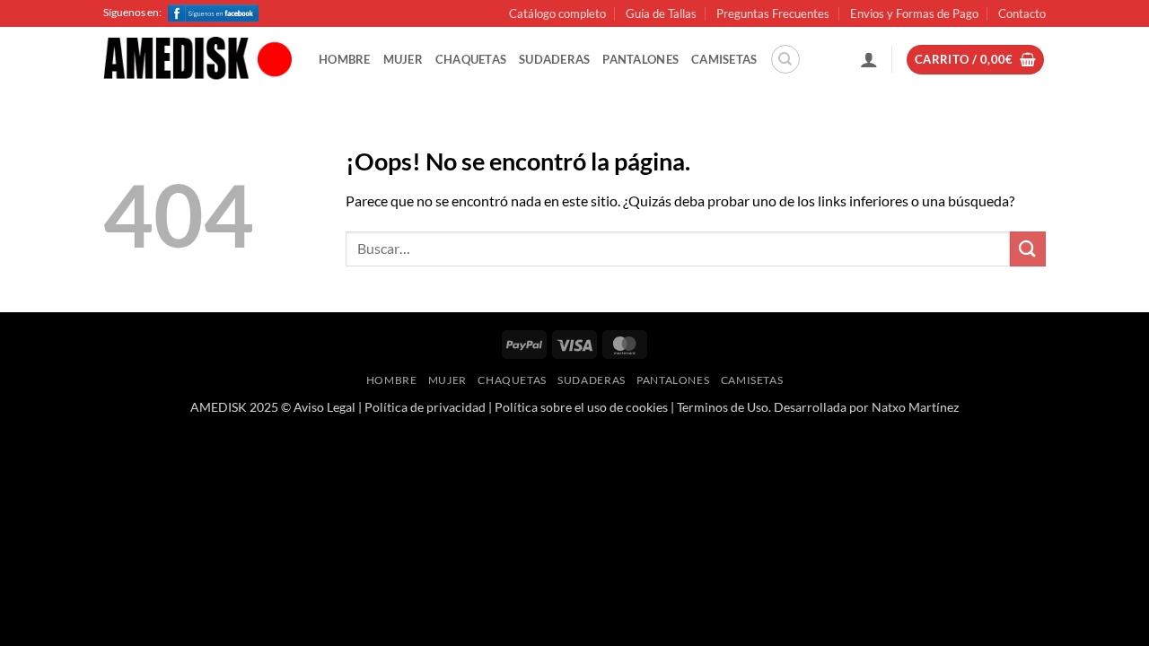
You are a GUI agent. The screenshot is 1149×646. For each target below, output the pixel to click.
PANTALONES (640, 59)
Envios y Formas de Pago (914, 13)
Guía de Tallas (661, 13)
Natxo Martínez (915, 407)
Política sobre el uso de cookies (581, 407)
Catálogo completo (557, 13)
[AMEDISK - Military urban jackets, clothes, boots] (197, 60)
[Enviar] (1028, 248)
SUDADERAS (554, 59)
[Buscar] (785, 59)
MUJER (403, 59)
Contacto (1022, 13)
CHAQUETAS (470, 59)
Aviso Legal (324, 407)
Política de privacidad (425, 407)
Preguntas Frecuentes (772, 13)
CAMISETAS (724, 59)
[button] (869, 59)
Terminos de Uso (722, 407)
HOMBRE (345, 59)
